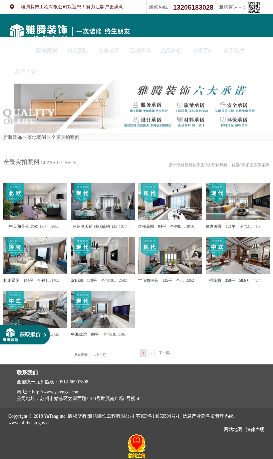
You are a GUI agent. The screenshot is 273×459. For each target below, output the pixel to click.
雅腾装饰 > (14, 137)
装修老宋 (109, 50)
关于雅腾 (234, 50)
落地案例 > (38, 137)
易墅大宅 (25, 72)
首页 (20, 50)
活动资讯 (140, 50)
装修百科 (202, 50)
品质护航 (171, 50)
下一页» (165, 353)
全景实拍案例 (64, 137)
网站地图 (233, 429)
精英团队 (77, 50)
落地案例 (46, 50)
